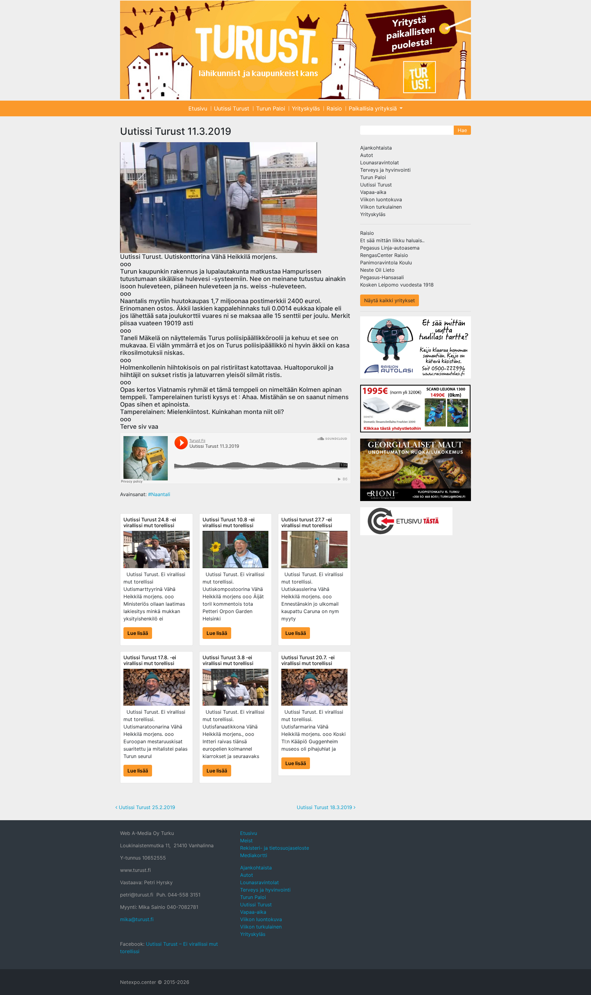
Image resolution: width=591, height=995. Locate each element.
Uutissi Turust (231, 108)
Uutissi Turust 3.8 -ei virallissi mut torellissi (228, 660)
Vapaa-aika (373, 192)
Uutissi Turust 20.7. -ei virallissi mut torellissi (308, 660)
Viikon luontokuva (381, 199)
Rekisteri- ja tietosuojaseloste (274, 848)
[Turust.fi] (295, 50)
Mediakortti (253, 855)
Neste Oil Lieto (377, 270)
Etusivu (197, 108)
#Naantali (159, 494)
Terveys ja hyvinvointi (385, 170)
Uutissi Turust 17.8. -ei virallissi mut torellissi (149, 660)
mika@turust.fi (137, 919)
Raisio (334, 108)
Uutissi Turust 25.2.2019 (146, 807)
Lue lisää (137, 633)
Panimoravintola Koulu (386, 262)
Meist (246, 840)
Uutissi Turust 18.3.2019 (325, 807)
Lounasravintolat (379, 162)
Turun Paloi (270, 108)
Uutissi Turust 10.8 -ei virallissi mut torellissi (229, 522)
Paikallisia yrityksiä (373, 108)
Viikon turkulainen (381, 207)
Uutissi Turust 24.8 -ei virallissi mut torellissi (149, 522)
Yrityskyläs (306, 108)
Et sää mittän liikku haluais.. (392, 240)
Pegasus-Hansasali (382, 277)
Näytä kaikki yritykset (389, 300)
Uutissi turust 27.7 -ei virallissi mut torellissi (306, 522)
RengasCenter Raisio (384, 255)
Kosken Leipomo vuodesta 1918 (397, 285)
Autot (366, 155)
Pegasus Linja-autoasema (390, 248)
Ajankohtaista (376, 148)
